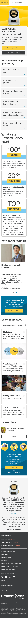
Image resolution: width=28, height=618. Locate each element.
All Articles (14, 436)
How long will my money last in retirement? (15, 429)
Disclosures (4, 554)
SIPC (6, 603)
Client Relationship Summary (9, 566)
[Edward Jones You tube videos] (14, 577)
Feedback (3, 580)
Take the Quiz (14, 467)
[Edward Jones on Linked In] (6, 577)
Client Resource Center (8, 569)
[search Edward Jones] (12, 2)
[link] (14, 71)
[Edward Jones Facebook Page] (2, 577)
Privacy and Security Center (8, 583)
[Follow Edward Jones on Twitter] (10, 577)
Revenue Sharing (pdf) (7, 585)
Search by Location (14, 472)
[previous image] (8, 292)
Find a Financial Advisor (14, 311)
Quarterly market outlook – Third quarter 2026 (12, 365)
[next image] (20, 292)
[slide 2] (14, 292)
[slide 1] (11, 292)
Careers (4, 560)
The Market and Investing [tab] (9, 325)
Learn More (13, 513)
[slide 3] (16, 292)
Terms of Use (4, 590)
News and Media (6, 557)
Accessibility (4, 588)
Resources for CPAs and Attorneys (11, 563)
